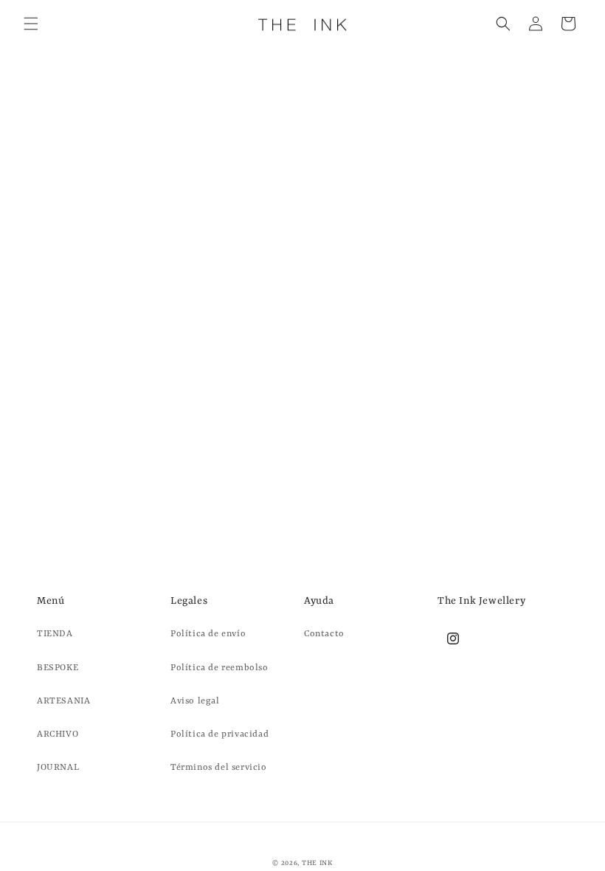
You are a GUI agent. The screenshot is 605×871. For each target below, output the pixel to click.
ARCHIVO (57, 734)
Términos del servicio (218, 767)
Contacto (324, 634)
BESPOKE (57, 668)
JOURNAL (58, 767)
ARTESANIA (63, 701)
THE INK (317, 863)
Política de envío (208, 634)
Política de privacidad (219, 734)
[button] (31, 23)
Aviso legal (195, 701)
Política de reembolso (219, 668)
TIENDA (55, 634)
